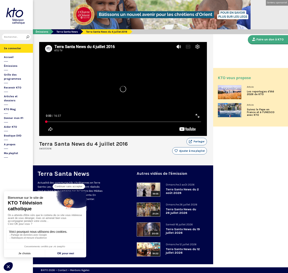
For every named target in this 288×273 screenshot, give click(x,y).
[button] (197, 141)
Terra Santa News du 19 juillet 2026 (183, 231)
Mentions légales (80, 270)
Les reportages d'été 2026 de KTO (260, 93)
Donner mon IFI (13, 118)
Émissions (10, 66)
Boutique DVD (12, 135)
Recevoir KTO (12, 87)
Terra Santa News (67, 31)
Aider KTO (10, 126)
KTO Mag (10, 109)
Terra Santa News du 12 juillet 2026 (183, 250)
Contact (62, 270)
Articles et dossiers (10, 98)
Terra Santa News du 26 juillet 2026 (181, 211)
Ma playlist (11, 153)
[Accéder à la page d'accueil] (16, 15)
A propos (9, 144)
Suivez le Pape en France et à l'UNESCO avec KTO (260, 112)
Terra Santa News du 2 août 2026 (182, 191)
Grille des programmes (12, 76)
